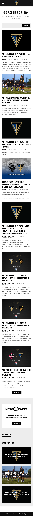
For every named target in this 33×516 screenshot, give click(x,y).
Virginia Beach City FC (8, 236)
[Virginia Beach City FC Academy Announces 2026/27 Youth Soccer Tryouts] (16, 128)
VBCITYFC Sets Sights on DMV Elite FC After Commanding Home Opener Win (16, 372)
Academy (4, 59)
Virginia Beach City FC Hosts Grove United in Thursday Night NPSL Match (15, 278)
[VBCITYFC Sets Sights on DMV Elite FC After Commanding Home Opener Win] (16, 356)
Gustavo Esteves (20, 283)
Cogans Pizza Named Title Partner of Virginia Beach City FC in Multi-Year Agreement (16, 184)
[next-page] (28, 450)
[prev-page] (25, 450)
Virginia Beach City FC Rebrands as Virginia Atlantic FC (16, 55)
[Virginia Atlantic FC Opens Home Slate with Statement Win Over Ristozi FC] (16, 84)
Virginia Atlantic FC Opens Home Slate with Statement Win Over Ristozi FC (16, 100)
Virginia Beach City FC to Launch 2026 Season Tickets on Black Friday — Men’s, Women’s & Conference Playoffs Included (16, 230)
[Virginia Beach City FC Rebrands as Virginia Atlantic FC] (16, 40)
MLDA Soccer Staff (13, 59)
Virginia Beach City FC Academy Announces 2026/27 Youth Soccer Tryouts (16, 144)
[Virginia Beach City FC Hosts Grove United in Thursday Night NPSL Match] (16, 262)
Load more (16, 393)
